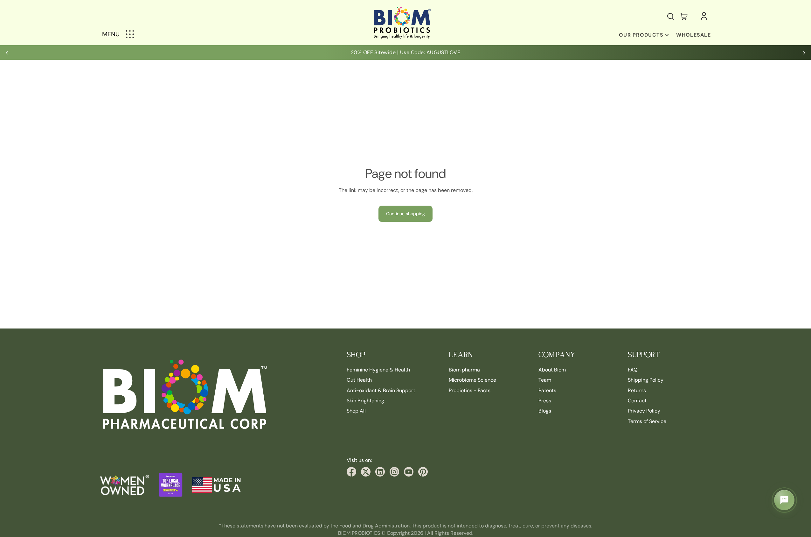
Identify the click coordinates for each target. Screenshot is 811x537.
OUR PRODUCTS (641, 35)
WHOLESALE (693, 35)
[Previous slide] (7, 53)
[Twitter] (366, 471)
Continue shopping (405, 213)
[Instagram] (394, 471)
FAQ (632, 369)
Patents (547, 390)
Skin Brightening (365, 400)
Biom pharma (464, 369)
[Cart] (684, 16)
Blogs (544, 410)
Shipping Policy (645, 380)
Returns (637, 390)
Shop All (356, 410)
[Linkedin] (380, 471)
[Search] (671, 16)
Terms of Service (647, 421)
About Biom (552, 369)
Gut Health (359, 380)
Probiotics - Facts (469, 390)
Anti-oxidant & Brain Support (381, 390)
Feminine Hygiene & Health (378, 369)
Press (544, 400)
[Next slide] (804, 53)
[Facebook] (351, 471)
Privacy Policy (644, 410)
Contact (637, 400)
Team (544, 380)
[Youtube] (408, 471)
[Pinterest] (423, 471)
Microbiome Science (472, 380)
